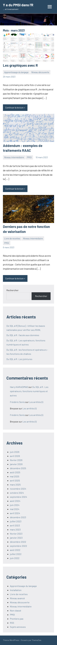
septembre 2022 (18, 545)
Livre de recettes (12, 238)
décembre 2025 (18, 468)
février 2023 (16, 533)
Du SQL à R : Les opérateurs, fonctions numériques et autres (29, 391)
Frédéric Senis (17, 402)
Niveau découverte (40, 72)
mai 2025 (14, 476)
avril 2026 (15, 456)
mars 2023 (15, 529)
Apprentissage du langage (16, 72)
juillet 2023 (15, 521)
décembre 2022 (18, 541)
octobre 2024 (17, 492)
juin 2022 (14, 558)
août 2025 (15, 472)
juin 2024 (14, 505)
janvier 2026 (16, 464)
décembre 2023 (18, 517)
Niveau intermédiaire (14, 157)
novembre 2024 (18, 488)
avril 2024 (15, 513)
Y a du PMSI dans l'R (18, 5)
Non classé (15, 610)
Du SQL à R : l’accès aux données (22, 335)
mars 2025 (15, 484)
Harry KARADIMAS (19, 387)
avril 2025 (15, 480)
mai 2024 (14, 509)
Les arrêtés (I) (36, 402)
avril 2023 (15, 525)
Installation (15, 590)
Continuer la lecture (14, 107)
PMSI (29, 157)
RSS (12, 622)
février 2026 (16, 460)
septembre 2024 (18, 496)
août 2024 (15, 501)
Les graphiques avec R (20, 65)
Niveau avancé (17, 598)
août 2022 (15, 550)
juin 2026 (14, 451)
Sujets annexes (18, 626)
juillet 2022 (15, 554)
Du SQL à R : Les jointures (19, 359)
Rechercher (12, 290)
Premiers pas (16, 618)
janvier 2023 (16, 537)
